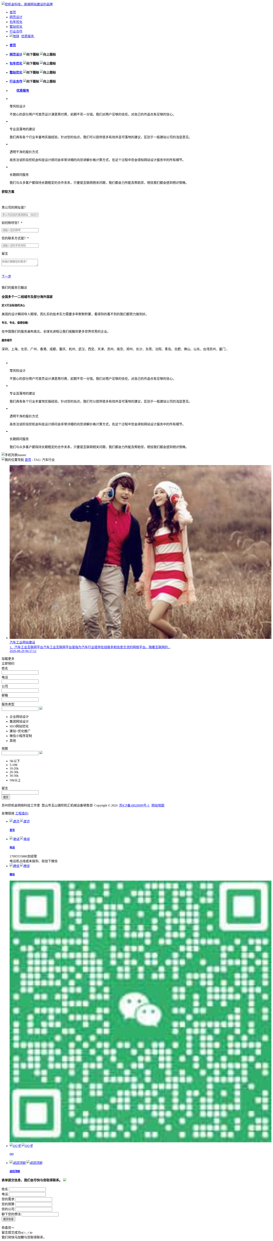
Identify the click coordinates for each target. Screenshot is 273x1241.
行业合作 (16, 31)
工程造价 (21, 813)
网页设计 (16, 17)
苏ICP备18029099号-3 (134, 805)
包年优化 (16, 22)
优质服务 (28, 36)
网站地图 (157, 805)
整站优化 (16, 26)
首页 (13, 12)
